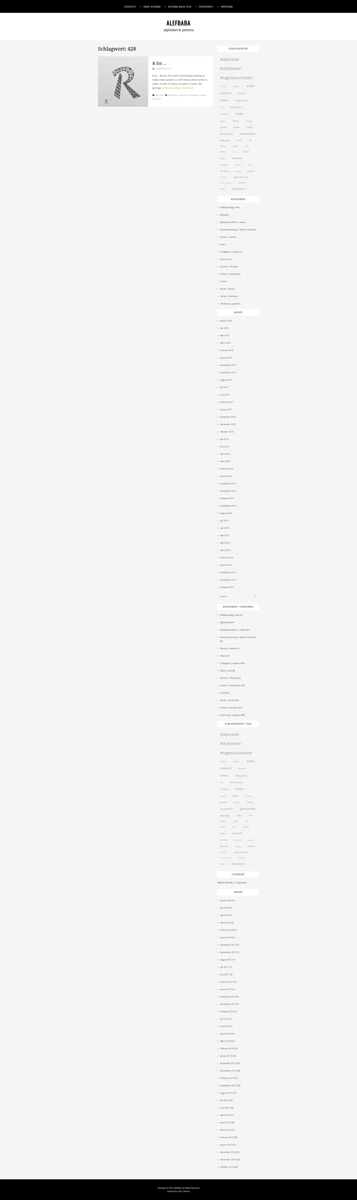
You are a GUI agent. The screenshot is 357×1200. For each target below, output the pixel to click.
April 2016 (225, 453)
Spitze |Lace (226, 259)
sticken (251, 171)
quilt (246, 146)
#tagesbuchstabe (198, 95)
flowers (223, 121)
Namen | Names (228, 237)
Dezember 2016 (228, 416)
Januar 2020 (226, 320)
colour (224, 100)
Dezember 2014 (228, 572)
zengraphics (239, 188)
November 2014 (228, 579)
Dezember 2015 (228, 483)
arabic (250, 86)
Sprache (224, 171)
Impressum (227, 6)
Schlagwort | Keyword (231, 251)
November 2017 (228, 365)
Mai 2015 (224, 535)
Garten (236, 127)
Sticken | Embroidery (230, 274)
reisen (223, 151)
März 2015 (225, 550)
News (222, 244)
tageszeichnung (241, 177)
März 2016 (225, 461)
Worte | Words (227, 288)
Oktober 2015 (227, 498)
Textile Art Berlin (226, 183)
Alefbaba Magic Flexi (180, 6)
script (222, 158)
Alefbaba (179, 22)
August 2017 (226, 379)
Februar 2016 (226, 468)
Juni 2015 (224, 528)
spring (238, 171)
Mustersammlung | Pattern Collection (238, 229)
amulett (236, 86)
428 (154, 98)
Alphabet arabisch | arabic (232, 222)
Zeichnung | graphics (230, 303)
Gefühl (250, 127)
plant (235, 146)
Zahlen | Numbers (229, 296)
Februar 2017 (226, 402)
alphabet (223, 86)
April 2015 (225, 542)
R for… (159, 63)
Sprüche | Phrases (229, 266)
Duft (221, 107)
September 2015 (228, 505)
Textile (223, 281)
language (225, 140)
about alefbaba (152, 6)
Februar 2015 (226, 557)
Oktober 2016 (227, 431)
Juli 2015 (224, 520)
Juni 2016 (224, 446)
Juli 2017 (224, 387)
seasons (237, 158)
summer (223, 177)
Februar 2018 (226, 350)
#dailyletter (183, 95)
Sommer (237, 165)
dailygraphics (241, 100)
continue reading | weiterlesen (177, 87)
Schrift (246, 151)
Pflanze (223, 146)
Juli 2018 (224, 328)
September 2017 (228, 372)
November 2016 (228, 424)
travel (222, 189)
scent (234, 152)
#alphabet (172, 95)
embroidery (236, 107)
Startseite (130, 6)
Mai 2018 (224, 335)
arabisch (226, 93)
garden (223, 127)
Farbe (239, 114)
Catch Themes (183, 1191)
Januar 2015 (226, 565)
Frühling (248, 121)
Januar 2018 (226, 357)
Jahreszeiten (247, 134)
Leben (239, 140)
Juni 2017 (224, 394)
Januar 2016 (226, 476)
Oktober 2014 (227, 587)
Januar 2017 (226, 409)
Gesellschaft (226, 133)
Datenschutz (206, 6)
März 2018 (225, 342)
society (224, 164)
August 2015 (226, 513)
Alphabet (159, 95)
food (159, 98)
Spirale (250, 165)
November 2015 (228, 490)
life (250, 140)
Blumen (242, 93)
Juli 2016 (224, 439)
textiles (242, 182)
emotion (224, 114)
